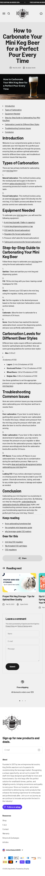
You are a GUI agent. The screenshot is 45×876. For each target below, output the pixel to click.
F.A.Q (4, 825)
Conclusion (9, 132)
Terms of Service (23, 626)
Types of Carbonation (13, 110)
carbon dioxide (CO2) (17, 184)
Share (24, 558)
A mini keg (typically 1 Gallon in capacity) (19, 222)
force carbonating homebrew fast (18, 524)
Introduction (10, 106)
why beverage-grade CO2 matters (18, 531)
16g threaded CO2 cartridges (16, 546)
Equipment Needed (12, 114)
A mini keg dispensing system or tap (18, 226)
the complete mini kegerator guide (18, 527)
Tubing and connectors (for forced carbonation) (22, 242)
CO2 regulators (11, 550)
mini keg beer (7, 386)
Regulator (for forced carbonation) (17, 234)
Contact (5, 829)
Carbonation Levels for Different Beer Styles (22, 124)
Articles (5, 842)
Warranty (5, 833)
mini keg (9, 171)
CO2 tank (15, 199)
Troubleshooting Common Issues (18, 128)
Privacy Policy (10, 626)
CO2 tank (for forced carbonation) (17, 230)
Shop (4, 820)
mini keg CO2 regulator (14, 542)
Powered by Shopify (22, 869)
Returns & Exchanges (10, 838)
